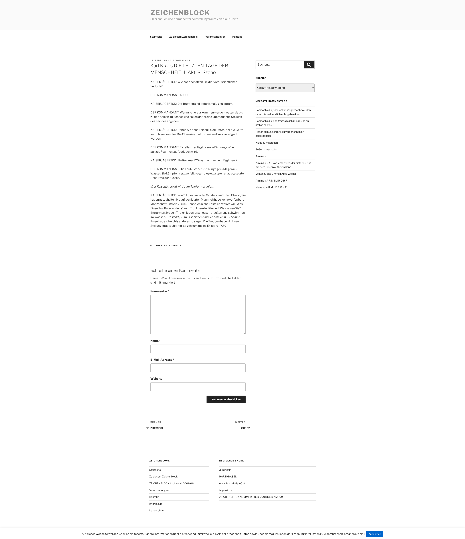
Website (156, 378)
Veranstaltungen (215, 36)
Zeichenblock (180, 13)
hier (362, 534)
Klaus (186, 60)
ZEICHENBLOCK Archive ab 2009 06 (171, 483)
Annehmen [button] (375, 533)
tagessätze (225, 490)
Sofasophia (262, 109)
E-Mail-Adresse (162, 359)
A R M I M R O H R (276, 180)
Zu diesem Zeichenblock (183, 36)
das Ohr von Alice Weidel (281, 173)
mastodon (272, 142)
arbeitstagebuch (168, 245)
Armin (259, 156)
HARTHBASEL (227, 476)
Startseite (156, 36)
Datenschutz (156, 510)
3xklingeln (225, 469)
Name (155, 341)
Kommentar (159, 291)
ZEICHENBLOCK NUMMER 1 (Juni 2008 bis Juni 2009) (251, 496)
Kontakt (237, 36)
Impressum (156, 503)
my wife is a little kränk (232, 483)
